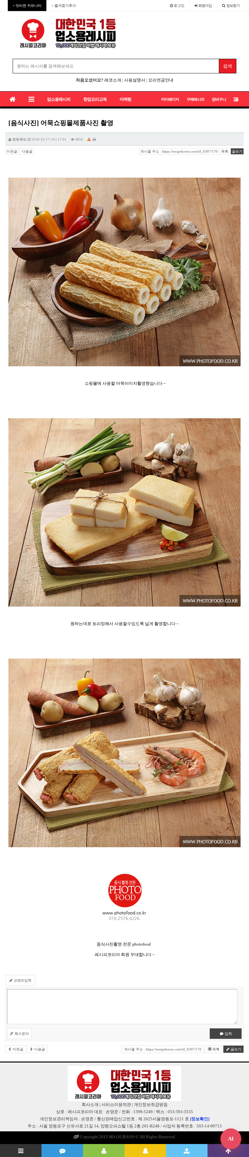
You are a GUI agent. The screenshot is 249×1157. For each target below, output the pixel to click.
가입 (205, 5)
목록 (224, 151)
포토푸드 (19, 139)
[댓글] (62, 1150)
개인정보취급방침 (151, 1104)
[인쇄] (94, 139)
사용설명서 (134, 80)
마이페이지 (170, 99)
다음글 (26, 151)
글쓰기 (237, 151)
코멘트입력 (22, 980)
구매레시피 (195, 99)
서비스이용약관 (116, 1104)
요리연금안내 (160, 80)
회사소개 (90, 1104)
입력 (228, 1034)
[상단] (228, 1150)
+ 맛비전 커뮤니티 (27, 5)
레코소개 (112, 80)
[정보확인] (199, 1118)
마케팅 (125, 99)
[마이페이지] (103, 1150)
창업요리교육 (95, 99)
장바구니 (219, 99)
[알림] (145, 1150)
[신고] (89, 139)
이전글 (11, 151)
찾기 (233, 5)
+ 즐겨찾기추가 (64, 5)
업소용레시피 (58, 99)
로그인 (178, 5)
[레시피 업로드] (187, 1150)
